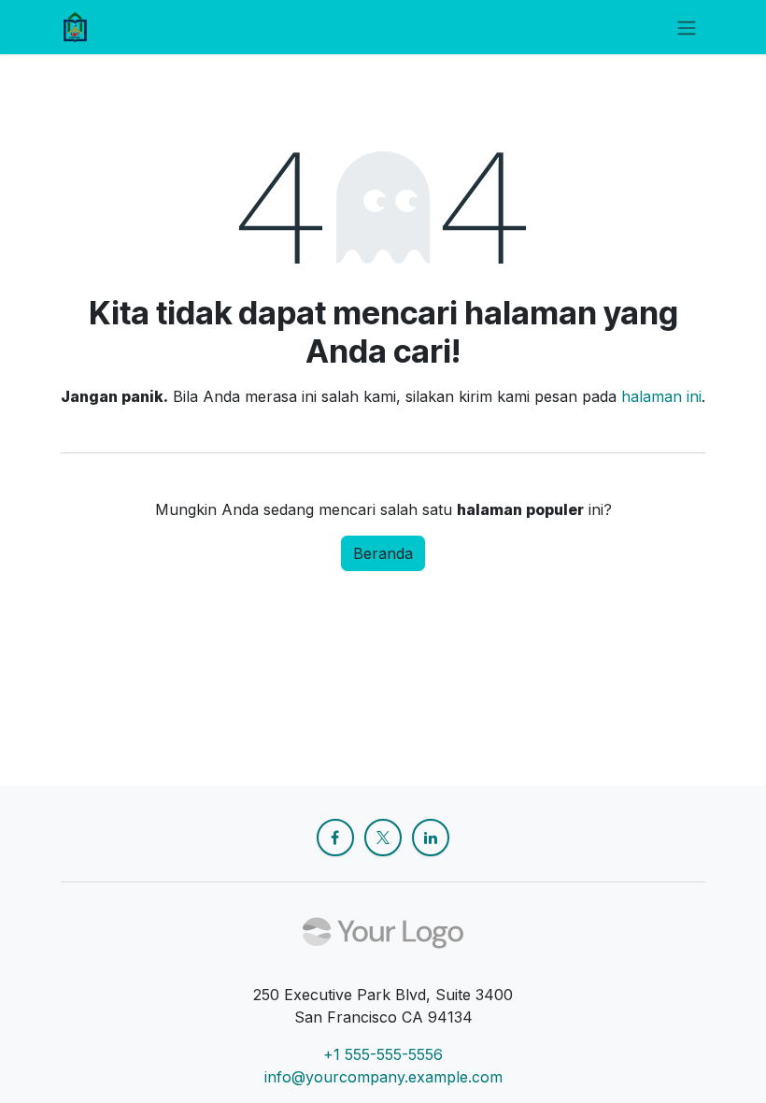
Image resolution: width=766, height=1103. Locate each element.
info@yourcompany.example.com (383, 1076)
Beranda (383, 553)
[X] (383, 837)
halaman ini (661, 396)
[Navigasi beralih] (686, 27)
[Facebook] (335, 837)
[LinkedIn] (430, 837)
